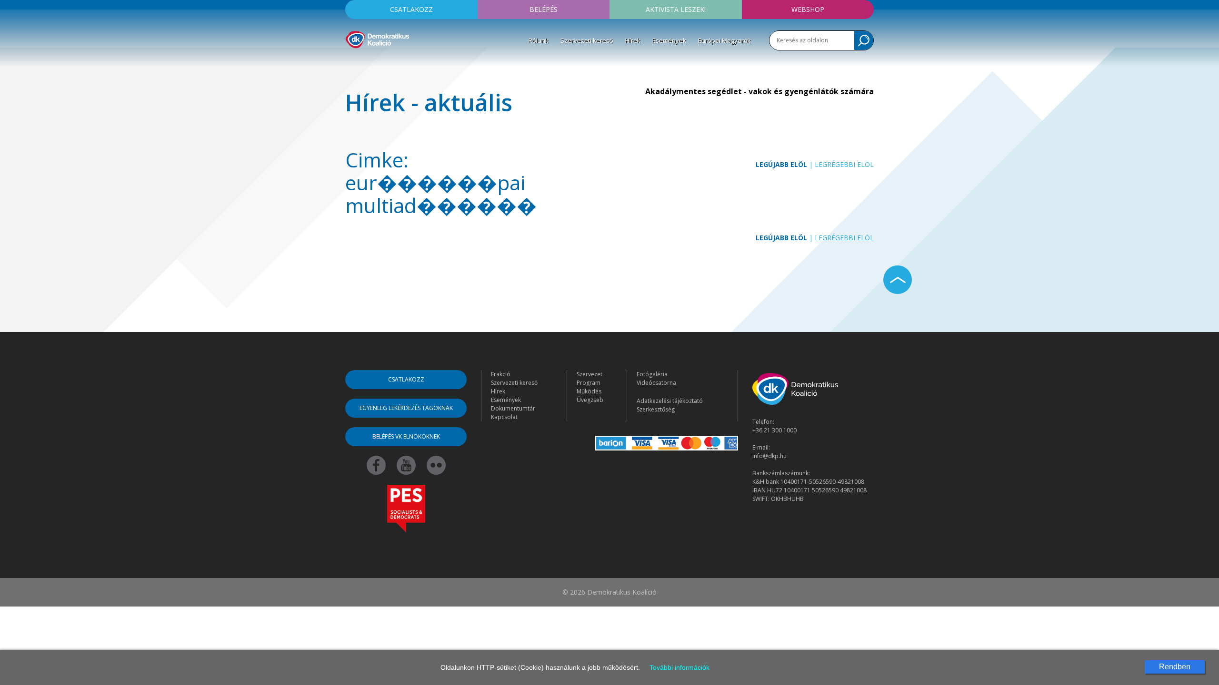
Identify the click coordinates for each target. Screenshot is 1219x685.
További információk (679, 667)
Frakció (500, 374)
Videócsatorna (656, 383)
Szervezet (589, 374)
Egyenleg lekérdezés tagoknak (406, 408)
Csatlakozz (411, 9)
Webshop (807, 9)
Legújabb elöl (781, 164)
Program (588, 383)
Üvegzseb (590, 400)
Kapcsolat (504, 417)
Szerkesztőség (656, 409)
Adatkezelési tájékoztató (670, 401)
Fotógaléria (652, 374)
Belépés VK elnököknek (406, 436)
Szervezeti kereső (586, 40)
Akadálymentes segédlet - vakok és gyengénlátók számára (759, 91)
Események (669, 40)
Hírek (632, 40)
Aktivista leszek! (676, 9)
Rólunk (539, 40)
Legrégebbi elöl (844, 164)
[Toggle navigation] (351, 62)
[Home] (377, 38)
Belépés (544, 9)
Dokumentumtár (513, 408)
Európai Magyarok (724, 40)
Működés (589, 391)
